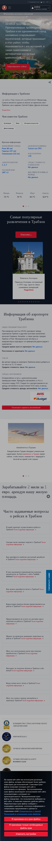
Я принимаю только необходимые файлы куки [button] (26, 826)
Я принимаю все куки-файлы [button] (26, 819)
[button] (26, 834)
